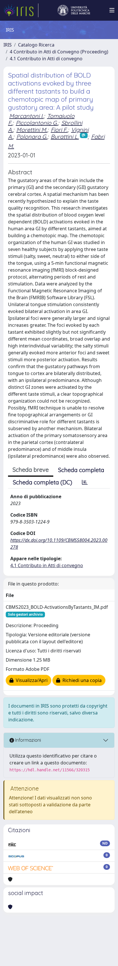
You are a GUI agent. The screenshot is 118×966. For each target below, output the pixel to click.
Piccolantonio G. (37, 122)
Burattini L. (65, 136)
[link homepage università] (74, 10)
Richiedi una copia (81, 680)
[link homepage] (20, 10)
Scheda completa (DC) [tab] (42, 482)
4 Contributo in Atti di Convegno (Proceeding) (59, 52)
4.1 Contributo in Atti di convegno (46, 58)
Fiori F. (59, 129)
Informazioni (27, 740)
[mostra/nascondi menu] (112, 10)
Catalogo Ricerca (36, 45)
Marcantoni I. (26, 115)
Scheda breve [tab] (31, 469)
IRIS (7, 45)
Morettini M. (31, 129)
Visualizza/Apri (30, 680)
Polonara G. (31, 136)
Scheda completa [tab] (81, 470)
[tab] (85, 482)
